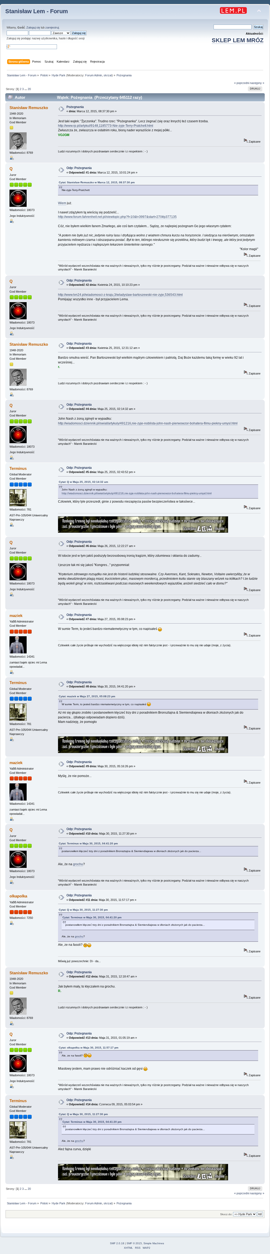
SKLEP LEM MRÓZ (237, 40)
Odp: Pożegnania (79, 168)
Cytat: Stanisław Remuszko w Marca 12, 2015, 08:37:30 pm (97, 182)
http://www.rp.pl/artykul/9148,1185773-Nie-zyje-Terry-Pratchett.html (105, 126)
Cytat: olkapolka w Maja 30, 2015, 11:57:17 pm (88, 1047)
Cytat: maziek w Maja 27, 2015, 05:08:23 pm (87, 696)
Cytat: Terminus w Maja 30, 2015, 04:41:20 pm (88, 843)
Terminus (18, 468)
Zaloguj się (33, 27)
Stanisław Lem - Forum (36, 11)
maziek (15, 615)
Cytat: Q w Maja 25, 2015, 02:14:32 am (83, 481)
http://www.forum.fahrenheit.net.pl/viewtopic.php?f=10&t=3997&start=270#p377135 (117, 217)
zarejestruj (52, 27)
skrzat (108, 75)
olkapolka (18, 896)
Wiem (62, 203)
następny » (257, 83)
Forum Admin (93, 75)
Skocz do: (226, 1214)
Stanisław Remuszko (28, 107)
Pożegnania (75, 107)
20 (29, 89)
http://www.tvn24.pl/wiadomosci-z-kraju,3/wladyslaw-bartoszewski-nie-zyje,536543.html (120, 295)
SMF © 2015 (134, 1243)
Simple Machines (153, 1243)
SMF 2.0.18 (117, 1243)
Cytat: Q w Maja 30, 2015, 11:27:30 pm (83, 909)
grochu (78, 864)
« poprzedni (241, 83)
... (26, 89)
